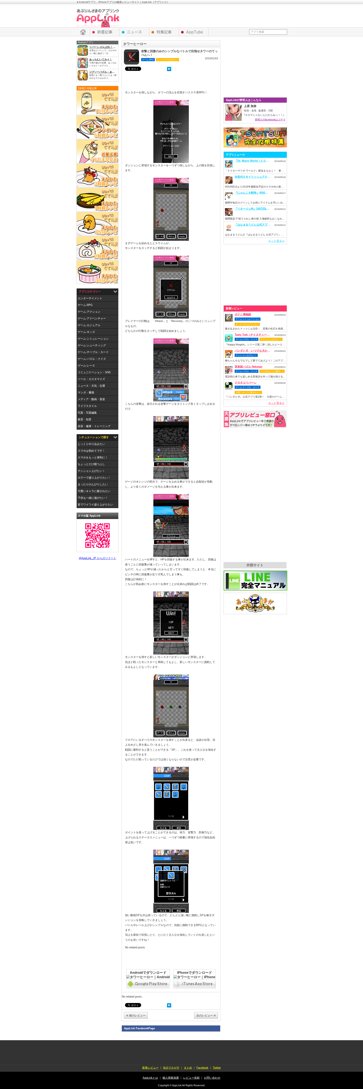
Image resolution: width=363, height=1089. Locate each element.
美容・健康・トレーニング (94, 426)
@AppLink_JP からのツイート (97, 558)
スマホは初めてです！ (91, 450)
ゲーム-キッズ (86, 331)
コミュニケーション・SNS (94, 372)
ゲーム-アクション (89, 311)
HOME (83, 32)
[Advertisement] (210, 15)
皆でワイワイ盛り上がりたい (95, 504)
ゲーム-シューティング (92, 345)
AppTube (194, 32)
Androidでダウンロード (148, 972)
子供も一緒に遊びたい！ (93, 497)
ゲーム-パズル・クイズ (92, 358)
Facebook (202, 1067)
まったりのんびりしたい (93, 484)
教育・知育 (84, 419)
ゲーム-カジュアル (89, 325)
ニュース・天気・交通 (91, 385)
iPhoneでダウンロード (194, 972)
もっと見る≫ (276, 240)
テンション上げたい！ (91, 470)
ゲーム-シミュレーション (93, 338)
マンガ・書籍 (86, 392)
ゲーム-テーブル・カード (93, 352)
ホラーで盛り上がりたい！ (94, 477)
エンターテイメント (90, 298)
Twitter (217, 1067)
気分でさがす (171, 1067)
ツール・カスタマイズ (91, 379)
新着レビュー (105, 32)
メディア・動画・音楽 (91, 399)
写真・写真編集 (87, 412)
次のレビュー (206, 1015)
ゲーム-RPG (85, 305)
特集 (164, 32)
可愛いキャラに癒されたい (94, 491)
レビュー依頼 (255, 419)
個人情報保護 (170, 1077)
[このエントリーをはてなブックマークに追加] (169, 69)
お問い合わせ (212, 1077)
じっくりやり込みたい (91, 444)
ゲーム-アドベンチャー (92, 318)
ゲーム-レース (86, 365)
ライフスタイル (87, 406)
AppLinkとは (150, 1077)
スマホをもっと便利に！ (93, 457)
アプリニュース (134, 32)
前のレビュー (136, 1015)
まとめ (188, 1067)
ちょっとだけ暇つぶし (91, 464)
